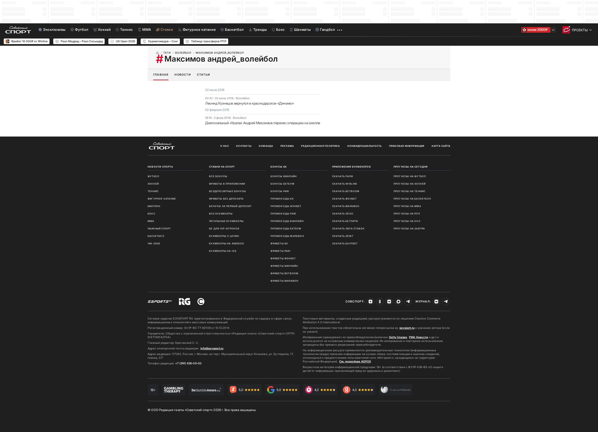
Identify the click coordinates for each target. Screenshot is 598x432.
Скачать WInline (344, 183)
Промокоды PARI (283, 213)
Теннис (153, 191)
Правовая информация (406, 145)
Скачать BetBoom (346, 191)
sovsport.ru (406, 328)
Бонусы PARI (280, 191)
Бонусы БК (279, 166)
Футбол (153, 176)
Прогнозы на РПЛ (407, 213)
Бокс (151, 213)
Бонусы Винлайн (284, 176)
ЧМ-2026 (154, 243)
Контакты (244, 145)
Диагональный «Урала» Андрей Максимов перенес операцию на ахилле (262, 123)
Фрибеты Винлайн (284, 265)
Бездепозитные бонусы (227, 191)
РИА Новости (418, 337)
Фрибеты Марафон (284, 280)
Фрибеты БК (279, 243)
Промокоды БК (282, 198)
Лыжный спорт (159, 228)
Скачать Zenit (343, 236)
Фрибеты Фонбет (283, 258)
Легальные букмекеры (226, 221)
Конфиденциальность (364, 145)
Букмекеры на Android (226, 243)
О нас (224, 145)
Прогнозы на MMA (407, 206)
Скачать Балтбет (345, 243)
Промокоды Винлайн (287, 221)
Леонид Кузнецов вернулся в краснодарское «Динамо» (249, 103)
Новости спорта (160, 166)
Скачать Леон (342, 213)
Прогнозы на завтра (409, 228)
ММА (151, 221)
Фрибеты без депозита (226, 198)
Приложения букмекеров (351, 166)
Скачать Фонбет (344, 198)
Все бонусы (218, 176)
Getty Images (398, 337)
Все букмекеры (221, 213)
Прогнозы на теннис (410, 191)
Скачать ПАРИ (342, 176)
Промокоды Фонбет (286, 206)
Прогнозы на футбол (410, 176)
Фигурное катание (162, 198)
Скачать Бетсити (345, 221)
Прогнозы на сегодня (411, 166)
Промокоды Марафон (287, 236)
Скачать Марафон (346, 206)
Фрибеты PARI (280, 250)
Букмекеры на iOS (222, 250)
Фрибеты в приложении (227, 183)
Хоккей (153, 183)
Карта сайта (441, 145)
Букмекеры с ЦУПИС (224, 236)
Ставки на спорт (222, 166)
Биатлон (154, 206)
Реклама (287, 145)
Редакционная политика (320, 145)
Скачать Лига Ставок (348, 228)
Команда (266, 145)
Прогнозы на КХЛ (407, 221)
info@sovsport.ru (211, 348)
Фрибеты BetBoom (284, 273)
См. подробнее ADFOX (355, 361)
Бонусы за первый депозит (230, 206)
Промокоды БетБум (286, 228)
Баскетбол (156, 236)
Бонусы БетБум (282, 183)
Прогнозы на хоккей (410, 183)
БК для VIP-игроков (224, 228)
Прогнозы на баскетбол (412, 198)
